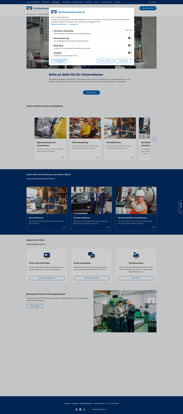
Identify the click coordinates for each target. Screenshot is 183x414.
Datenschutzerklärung (58, 24)
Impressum (73, 24)
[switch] (130, 38)
